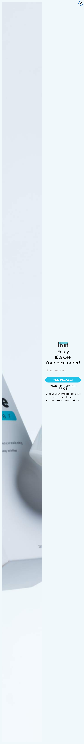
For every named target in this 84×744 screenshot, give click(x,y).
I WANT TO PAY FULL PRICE (63, 387)
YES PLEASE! (63, 379)
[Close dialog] (81, 3)
